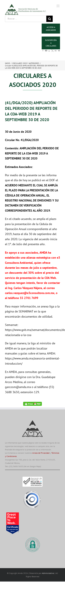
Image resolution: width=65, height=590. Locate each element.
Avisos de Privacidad (40, 453)
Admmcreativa (48, 573)
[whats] (49, 52)
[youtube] (46, 51)
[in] (55, 51)
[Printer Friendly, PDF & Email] (32, 403)
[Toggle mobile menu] (58, 6)
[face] (43, 51)
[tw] (52, 51)
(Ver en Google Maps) (32, 466)
